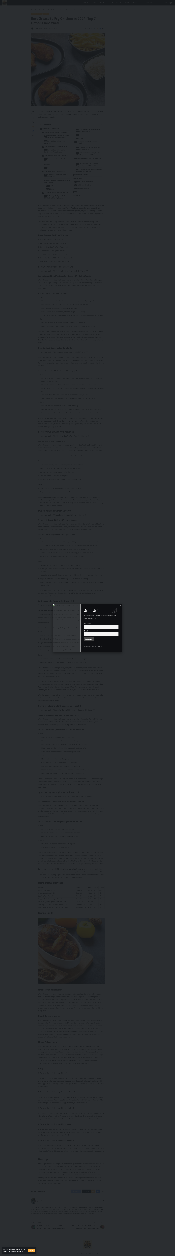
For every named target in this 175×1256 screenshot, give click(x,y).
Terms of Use (19, 1252)
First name (87, 624)
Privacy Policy (7, 1252)
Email (86, 631)
